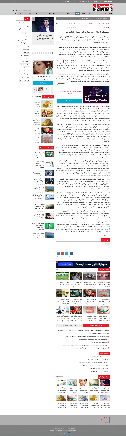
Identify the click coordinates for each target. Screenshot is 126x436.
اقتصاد (83, 14)
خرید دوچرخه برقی (24, 55)
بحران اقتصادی (98, 106)
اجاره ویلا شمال (25, 34)
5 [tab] (43, 53)
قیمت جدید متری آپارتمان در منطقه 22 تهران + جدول (39, 189)
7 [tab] (39, 53)
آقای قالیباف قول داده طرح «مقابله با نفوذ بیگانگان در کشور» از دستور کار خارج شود (87, 336)
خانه (109, 14)
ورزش (44, 14)
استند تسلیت (26, 49)
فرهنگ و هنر (51, 14)
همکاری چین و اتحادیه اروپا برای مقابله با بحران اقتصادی (93, 363)
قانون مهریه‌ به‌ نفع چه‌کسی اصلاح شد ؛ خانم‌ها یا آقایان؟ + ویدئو (91, 348)
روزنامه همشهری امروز (107, 1)
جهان (88, 14)
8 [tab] (37, 53)
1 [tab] (52, 53)
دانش (58, 14)
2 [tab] (50, 53)
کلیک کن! (43, 83)
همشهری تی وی (77, 1)
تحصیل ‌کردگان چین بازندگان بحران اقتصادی (88, 32)
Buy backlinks (25, 62)
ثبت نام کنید (69, 101)
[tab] (96, 325)
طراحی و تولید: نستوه (62, 433)
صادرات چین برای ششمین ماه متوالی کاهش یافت (95, 366)
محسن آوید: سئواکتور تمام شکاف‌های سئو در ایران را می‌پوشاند (38, 181)
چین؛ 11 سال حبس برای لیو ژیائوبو (99, 369)
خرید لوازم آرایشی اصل (23, 40)
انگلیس (67, 63)
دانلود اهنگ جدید (24, 74)
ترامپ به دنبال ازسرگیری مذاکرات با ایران (97, 333)
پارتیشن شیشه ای (24, 71)
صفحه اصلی (107, 23)
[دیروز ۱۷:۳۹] (49, 181)
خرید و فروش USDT (24, 23)
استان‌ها (38, 14)
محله (68, 14)
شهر (73, 14)
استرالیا (60, 63)
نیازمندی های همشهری (96, 1)
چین (81, 74)
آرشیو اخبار (101, 14)
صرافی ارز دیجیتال (24, 65)
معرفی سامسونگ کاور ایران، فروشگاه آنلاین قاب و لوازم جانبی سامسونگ (38, 164)
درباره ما (106, 417)
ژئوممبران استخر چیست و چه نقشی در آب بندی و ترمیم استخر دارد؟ (38, 235)
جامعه (78, 14)
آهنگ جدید (26, 52)
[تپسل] (58, 84)
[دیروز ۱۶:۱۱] (49, 235)
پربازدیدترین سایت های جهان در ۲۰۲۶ (98, 342)
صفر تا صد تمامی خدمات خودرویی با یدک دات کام (38, 173)
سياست (94, 14)
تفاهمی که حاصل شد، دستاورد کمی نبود (45, 39)
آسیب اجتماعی (92, 23)
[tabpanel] (43, 31)
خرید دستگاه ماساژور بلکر (24, 30)
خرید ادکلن (26, 37)
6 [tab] (41, 53)
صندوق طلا (26, 68)
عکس (24, 14)
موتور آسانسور (26, 26)
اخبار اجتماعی (100, 23)
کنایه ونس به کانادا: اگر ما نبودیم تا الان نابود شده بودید (93, 339)
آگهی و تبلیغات (85, 1)
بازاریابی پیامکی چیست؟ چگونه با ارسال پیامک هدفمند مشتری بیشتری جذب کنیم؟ (38, 217)
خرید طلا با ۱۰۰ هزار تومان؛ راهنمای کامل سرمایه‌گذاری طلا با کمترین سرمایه (39, 155)
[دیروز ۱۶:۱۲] (49, 226)
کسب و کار (18, 14)
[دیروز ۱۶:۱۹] (49, 197)
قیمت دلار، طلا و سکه (102, 420)
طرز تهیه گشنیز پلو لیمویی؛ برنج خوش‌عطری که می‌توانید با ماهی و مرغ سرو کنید (86, 18)
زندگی (63, 14)
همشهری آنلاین (102, 7)
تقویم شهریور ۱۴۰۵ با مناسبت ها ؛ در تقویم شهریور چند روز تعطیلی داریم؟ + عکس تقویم (85, 345)
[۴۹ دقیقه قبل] (49, 154)
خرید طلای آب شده (24, 43)
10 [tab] (33, 53)
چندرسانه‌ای (31, 14)
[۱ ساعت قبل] (43, 24)
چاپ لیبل (27, 59)
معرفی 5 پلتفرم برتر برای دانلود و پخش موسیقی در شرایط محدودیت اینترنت (38, 198)
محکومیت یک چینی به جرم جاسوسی (98, 371)
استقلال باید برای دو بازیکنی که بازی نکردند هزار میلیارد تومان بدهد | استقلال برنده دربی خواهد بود (82, 330)
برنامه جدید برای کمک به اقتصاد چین (98, 357)
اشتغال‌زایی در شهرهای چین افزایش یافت (97, 360)
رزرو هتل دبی (25, 77)
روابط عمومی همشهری (67, 1)
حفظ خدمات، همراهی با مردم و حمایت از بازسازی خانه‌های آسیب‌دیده (38, 226)
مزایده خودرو (26, 46)
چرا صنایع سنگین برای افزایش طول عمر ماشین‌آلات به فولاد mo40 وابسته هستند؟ (38, 207)
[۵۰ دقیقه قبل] (49, 173)
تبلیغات (106, 422)
